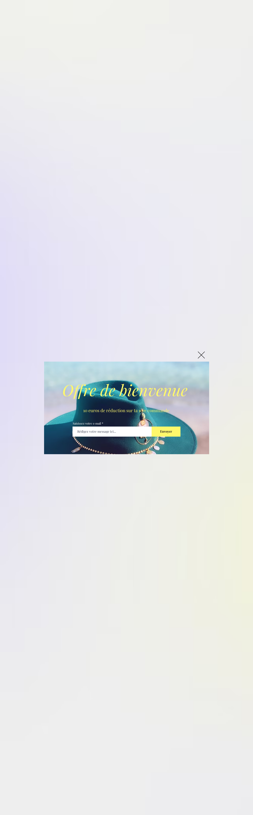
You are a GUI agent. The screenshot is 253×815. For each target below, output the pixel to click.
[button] (201, 355)
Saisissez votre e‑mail (87, 423)
